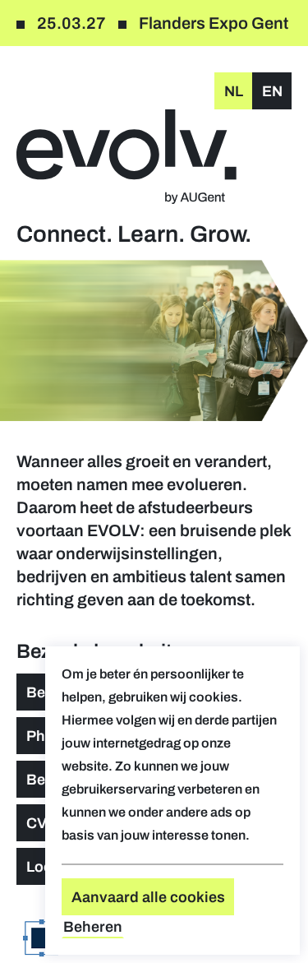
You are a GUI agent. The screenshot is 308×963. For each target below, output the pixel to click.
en (272, 91)
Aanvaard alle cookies (148, 897)
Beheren (92, 927)
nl (233, 91)
